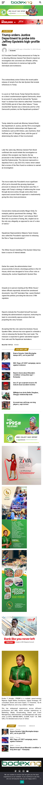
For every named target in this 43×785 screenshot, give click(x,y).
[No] (40, 778)
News (17, 345)
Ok (22, 782)
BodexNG (13, 50)
